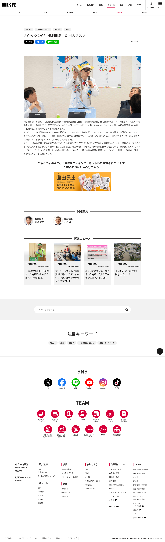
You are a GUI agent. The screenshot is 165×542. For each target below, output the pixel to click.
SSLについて (60, 538)
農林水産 (57, 29)
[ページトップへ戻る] (160, 351)
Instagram (103, 383)
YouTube (89, 383)
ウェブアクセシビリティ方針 (27, 538)
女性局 (69, 419)
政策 (45, 12)
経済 (62, 343)
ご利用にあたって (46, 538)
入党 (130, 5)
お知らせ (119, 12)
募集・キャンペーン (107, 343)
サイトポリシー (10, 538)
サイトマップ (72, 538)
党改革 (71, 343)
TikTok (117, 383)
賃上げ (52, 343)
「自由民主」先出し (42, 29)
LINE (75, 383)
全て (20, 12)
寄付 (139, 5)
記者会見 (70, 12)
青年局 (82, 419)
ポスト (30, 42)
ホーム (79, 5)
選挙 (121, 5)
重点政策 (90, 5)
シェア (41, 42)
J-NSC (103, 435)
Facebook (62, 383)
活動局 (144, 12)
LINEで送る (53, 42)
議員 (101, 5)
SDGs (67, 29)
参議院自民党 (117, 430)
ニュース (111, 5)
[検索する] (127, 309)
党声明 (95, 12)
